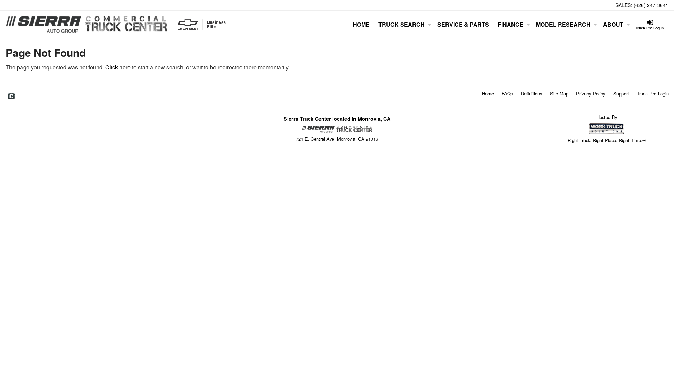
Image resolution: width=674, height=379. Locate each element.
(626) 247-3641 (651, 4)
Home (361, 24)
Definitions (531, 93)
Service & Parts (463, 24)
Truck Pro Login (653, 93)
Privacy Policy (591, 93)
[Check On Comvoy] (11, 96)
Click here (118, 67)
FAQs (507, 93)
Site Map (559, 93)
